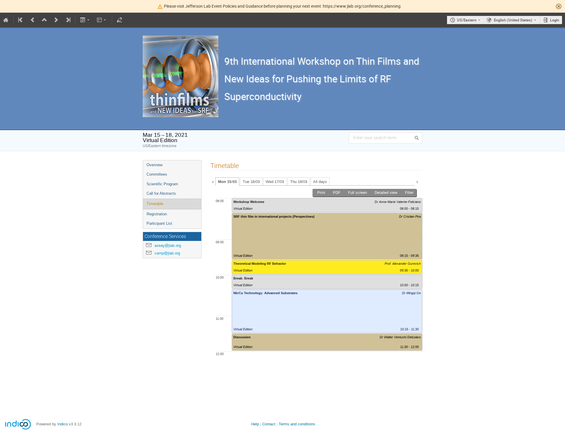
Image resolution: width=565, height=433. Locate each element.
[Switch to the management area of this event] (119, 20)
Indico (62, 424)
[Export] (85, 20)
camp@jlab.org (167, 253)
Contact (268, 424)
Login (554, 20)
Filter (409, 192)
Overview (154, 165)
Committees (157, 174)
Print (321, 192)
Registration (157, 214)
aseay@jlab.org (167, 245)
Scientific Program (162, 184)
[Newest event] (68, 20)
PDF (336, 192)
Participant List (159, 223)
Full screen (357, 192)
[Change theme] (102, 20)
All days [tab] (320, 181)
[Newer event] (56, 20)
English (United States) (513, 20)
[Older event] (33, 20)
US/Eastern (466, 20)
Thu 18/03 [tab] (298, 181)
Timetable (155, 203)
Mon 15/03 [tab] (227, 181)
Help (255, 424)
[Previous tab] (212, 181)
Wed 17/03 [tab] (275, 181)
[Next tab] (417, 181)
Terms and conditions (297, 424)
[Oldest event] (21, 20)
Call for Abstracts (161, 193)
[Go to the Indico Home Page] (6, 20)
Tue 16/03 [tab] (251, 181)
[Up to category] (44, 20)
